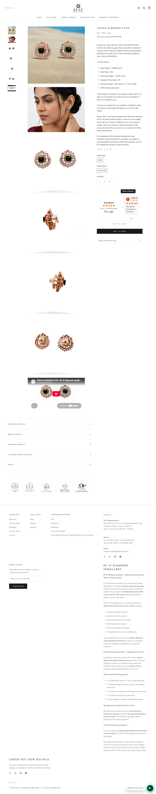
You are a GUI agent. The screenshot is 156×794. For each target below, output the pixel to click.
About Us (12, 519)
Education (13, 527)
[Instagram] (110, 556)
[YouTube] (120, 556)
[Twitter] (107, 149)
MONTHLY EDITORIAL (109, 17)
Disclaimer (55, 527)
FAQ (52, 519)
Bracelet (33, 527)
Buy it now (119, 231)
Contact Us (55, 523)
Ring (32, 519)
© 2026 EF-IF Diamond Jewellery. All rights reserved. (35, 788)
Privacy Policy (14, 531)
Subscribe (18, 586)
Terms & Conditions (58, 531)
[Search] (144, 8)
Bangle (33, 523)
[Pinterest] (110, 149)
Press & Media (68, 17)
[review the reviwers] (125, 199)
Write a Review (128, 191)
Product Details (16, 424)
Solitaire (52, 17)
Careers (12, 535)
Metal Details (15, 434)
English (9, 8)
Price (11, 464)
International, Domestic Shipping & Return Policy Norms (72, 535)
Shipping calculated (104, 36)
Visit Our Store (14, 523)
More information (107, 241)
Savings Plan (88, 17)
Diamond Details (16, 444)
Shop (39, 17)
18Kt (100, 160)
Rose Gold (102, 170)
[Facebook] (104, 149)
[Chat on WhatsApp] (150, 788)
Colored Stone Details (20, 454)
